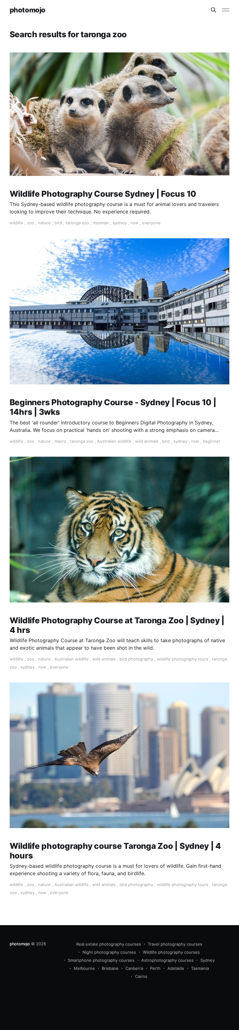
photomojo (27, 10)
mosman (101, 222)
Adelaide (175, 968)
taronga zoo (77, 222)
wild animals (146, 441)
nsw (134, 222)
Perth (155, 968)
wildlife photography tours (182, 658)
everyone (151, 222)
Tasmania (200, 968)
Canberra (134, 968)
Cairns (141, 976)
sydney (120, 222)
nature (44, 222)
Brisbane (110, 968)
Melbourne (84, 968)
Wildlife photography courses (171, 952)
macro (60, 441)
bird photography (136, 658)
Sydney (207, 960)
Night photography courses (109, 952)
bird (58, 222)
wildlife (16, 222)
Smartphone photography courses (101, 960)
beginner (211, 441)
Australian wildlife (114, 441)
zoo (30, 222)
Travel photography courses (175, 944)
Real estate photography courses (108, 944)
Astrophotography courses (167, 960)
